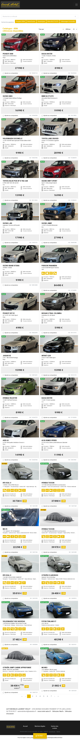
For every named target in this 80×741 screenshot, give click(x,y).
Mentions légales (40, 726)
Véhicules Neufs (58, 711)
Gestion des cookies (54, 727)
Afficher (68, 29)
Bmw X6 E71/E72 (53, 21)
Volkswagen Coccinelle (68, 21)
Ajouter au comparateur (11, 73)
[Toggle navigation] (76, 5)
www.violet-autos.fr (44, 711)
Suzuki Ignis (41, 21)
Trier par (41, 29)
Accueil (25, 726)
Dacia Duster (31, 21)
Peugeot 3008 (20, 21)
